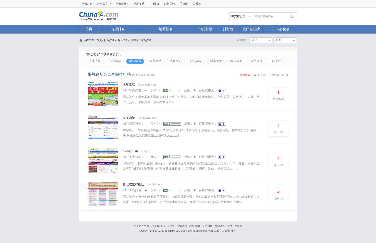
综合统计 (245, 75)
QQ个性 (276, 61)
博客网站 (176, 61)
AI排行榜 (205, 29)
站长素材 (121, 3)
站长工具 (102, 3)
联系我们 (156, 226)
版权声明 (194, 226)
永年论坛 (129, 84)
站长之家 (87, 3)
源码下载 (139, 3)
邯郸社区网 (130, 151)
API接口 (154, 3)
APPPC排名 (260, 75)
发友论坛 (129, 117)
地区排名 (166, 29)
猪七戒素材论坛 (133, 184)
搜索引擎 (216, 61)
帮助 (229, 226)
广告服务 (169, 226)
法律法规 (95, 61)
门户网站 (115, 61)
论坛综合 (135, 61)
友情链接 (182, 226)
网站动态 (220, 226)
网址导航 (236, 61)
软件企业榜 (251, 29)
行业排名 (118, 29)
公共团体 (256, 61)
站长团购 (169, 3)
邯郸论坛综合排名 (141, 40)
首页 (88, 29)
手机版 (238, 226)
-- (146, 90)
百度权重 (274, 75)
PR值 (285, 75)
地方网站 (155, 61)
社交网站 (196, 61)
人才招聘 (207, 226)
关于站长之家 (141, 226)
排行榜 (228, 29)
